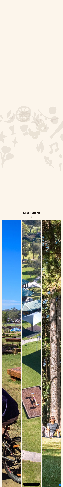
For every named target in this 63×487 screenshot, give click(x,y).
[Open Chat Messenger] (60, 485)
